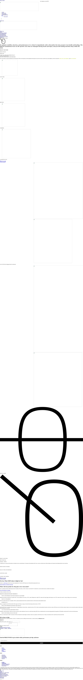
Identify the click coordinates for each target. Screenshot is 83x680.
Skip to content (2, 0)
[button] (3, 161)
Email (1, 620)
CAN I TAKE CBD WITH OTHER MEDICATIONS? (10, 609)
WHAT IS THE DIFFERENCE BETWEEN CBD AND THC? (11, 605)
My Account (6, 16)
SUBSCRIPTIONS (5, 14)
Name (1, 619)
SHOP (3, 12)
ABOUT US (4, 13)
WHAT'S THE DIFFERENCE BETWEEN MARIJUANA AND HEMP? (13, 595)
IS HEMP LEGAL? (5, 602)
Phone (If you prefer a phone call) (5, 621)
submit (41, 643)
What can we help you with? (4, 625)
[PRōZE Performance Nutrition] (5, 627)
